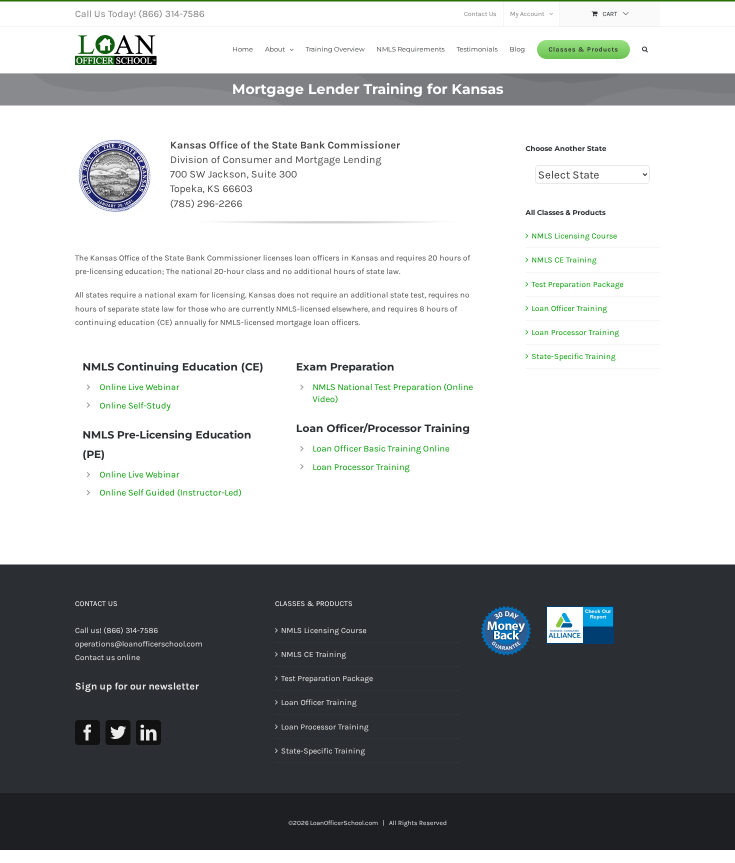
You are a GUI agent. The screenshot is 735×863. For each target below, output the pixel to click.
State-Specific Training (574, 356)
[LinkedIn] (148, 732)
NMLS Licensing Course (574, 235)
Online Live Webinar (140, 387)
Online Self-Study (135, 405)
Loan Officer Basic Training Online (381, 448)
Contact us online (107, 657)
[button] (645, 48)
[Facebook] (87, 732)
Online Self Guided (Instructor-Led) (171, 492)
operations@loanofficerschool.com (138, 643)
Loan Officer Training (569, 308)
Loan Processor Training (361, 467)
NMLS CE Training (564, 259)
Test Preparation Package (578, 284)
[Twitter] (118, 732)
